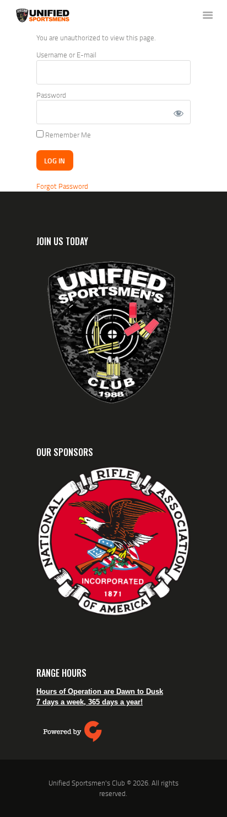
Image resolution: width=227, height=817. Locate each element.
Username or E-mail (66, 55)
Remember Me (67, 135)
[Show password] (178, 112)
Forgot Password (62, 186)
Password (51, 95)
